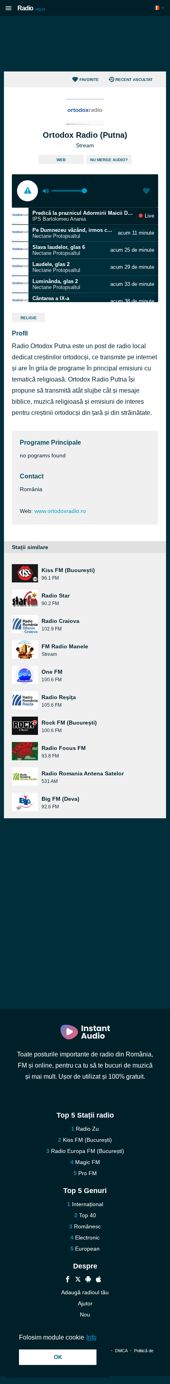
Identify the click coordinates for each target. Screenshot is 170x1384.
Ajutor (85, 1303)
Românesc (87, 1226)
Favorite (89, 79)
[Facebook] (67, 1280)
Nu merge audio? (109, 160)
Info (91, 1337)
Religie (29, 318)
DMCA (121, 1350)
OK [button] (58, 1357)
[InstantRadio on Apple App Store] (98, 1280)
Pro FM (87, 1173)
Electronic (87, 1237)
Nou (85, 1314)
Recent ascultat (134, 79)
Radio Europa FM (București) (87, 1151)
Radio (31, 8)
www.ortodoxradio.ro (60, 511)
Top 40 (87, 1215)
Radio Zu (87, 1129)
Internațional (87, 1204)
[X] (78, 1280)
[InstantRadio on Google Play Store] (88, 1280)
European (87, 1248)
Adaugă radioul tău (85, 1292)
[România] (160, 7)
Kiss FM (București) (87, 1140)
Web (61, 160)
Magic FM (87, 1162)
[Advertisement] (85, 44)
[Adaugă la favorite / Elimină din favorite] (146, 192)
